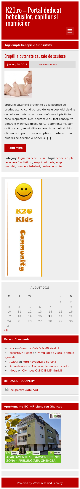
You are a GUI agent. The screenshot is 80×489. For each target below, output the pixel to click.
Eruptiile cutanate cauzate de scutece (35, 55)
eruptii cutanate (44, 162)
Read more (15, 147)
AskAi (13, 361)
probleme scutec (52, 166)
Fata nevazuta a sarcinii (39, 361)
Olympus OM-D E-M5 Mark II (39, 348)
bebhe (60, 158)
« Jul (6, 330)
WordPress (39, 483)
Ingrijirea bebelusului (32, 158)
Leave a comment (48, 64)
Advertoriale (18, 366)
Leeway (58, 483)
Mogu (13, 370)
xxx (12, 348)
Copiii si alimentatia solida (50, 366)
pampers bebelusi (28, 166)
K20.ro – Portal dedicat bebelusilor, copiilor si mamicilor (33, 16)
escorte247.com (20, 353)
